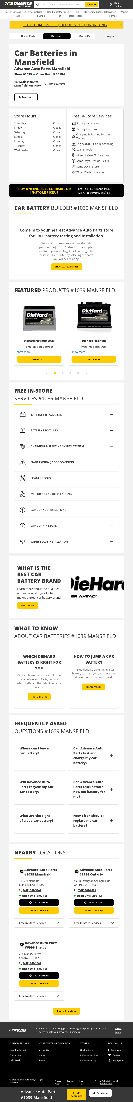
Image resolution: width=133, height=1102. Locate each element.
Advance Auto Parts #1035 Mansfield (40, 872)
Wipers (124, 11)
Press (42, 1060)
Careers (43, 1055)
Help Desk (14, 1060)
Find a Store (86, 1050)
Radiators (98, 11)
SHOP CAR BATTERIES (66, 266)
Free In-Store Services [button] (32, 923)
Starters (88, 11)
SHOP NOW (39, 359)
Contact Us (15, 1055)
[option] (39, 332)
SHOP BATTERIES (76, 1094)
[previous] (47, 373)
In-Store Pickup (88, 1060)
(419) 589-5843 (32, 890)
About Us (44, 1050)
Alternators (30, 11)
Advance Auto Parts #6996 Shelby (41, 945)
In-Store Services (89, 1055)
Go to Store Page (39, 910)
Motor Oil (85, 36)
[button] (66, 414)
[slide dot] (55, 373)
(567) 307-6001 (87, 890)
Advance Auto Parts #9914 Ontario (95, 872)
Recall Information (19, 1050)
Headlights (53, 11)
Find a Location (66, 1011)
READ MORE (27, 605)
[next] (86, 373)
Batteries (10, 11)
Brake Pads (28, 36)
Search (91, 4)
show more (24, 352)
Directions (27, 97)
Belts (106, 11)
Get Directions (41, 902)
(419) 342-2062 (32, 963)
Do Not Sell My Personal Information (106, 1082)
